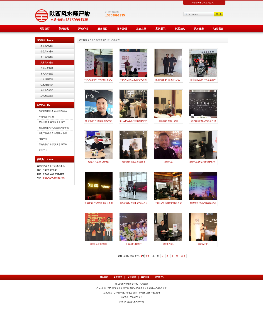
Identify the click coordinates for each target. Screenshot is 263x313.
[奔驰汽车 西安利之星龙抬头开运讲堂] (203, 158)
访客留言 (218, 28)
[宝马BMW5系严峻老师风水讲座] (133, 117)
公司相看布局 (46, 79)
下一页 (175, 256)
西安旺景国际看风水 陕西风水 (53, 111)
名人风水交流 (46, 73)
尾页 (183, 256)
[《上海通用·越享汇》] (133, 241)
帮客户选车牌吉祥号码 (98, 162)
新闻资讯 (64, 28)
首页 (91, 40)
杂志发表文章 (46, 96)
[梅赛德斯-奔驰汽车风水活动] (203, 199)
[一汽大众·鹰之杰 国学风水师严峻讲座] (133, 76)
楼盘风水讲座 (46, 51)
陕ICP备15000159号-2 (132, 297)
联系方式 (180, 28)
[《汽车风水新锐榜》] (98, 241)
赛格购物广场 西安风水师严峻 (53, 144)
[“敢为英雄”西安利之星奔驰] (203, 117)
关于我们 (117, 277)
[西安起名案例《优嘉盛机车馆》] (203, 76)
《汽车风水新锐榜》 (98, 244)
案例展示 (160, 28)
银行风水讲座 (46, 57)
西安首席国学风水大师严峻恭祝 (54, 128)
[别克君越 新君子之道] (168, 117)
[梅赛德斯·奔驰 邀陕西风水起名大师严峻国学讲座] (98, 117)
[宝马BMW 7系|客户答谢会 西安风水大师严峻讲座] (168, 199)
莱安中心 (43, 150)
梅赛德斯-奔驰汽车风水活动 (203, 203)
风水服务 (199, 28)
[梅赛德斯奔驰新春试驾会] (133, 158)
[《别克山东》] (203, 241)
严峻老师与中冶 (46, 116)
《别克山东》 (203, 244)
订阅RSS (159, 277)
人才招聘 (131, 277)
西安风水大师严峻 (120, 288)
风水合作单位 (46, 90)
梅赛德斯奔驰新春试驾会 (133, 162)
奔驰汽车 (168, 162)
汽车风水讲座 (46, 62)
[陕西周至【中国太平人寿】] (168, 76)
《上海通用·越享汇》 (133, 244)
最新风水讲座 (46, 46)
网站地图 (145, 277)
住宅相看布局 (46, 84)
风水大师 (144, 284)
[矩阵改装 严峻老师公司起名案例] (98, 199)
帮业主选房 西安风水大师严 (52, 122)
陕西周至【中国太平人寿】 (168, 79)
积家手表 (43, 139)
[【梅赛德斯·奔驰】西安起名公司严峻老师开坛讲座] (133, 199)
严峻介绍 (83, 28)
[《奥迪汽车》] (168, 241)
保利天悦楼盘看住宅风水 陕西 (53, 133)
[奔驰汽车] (168, 158)
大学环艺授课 (46, 68)
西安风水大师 (121, 284)
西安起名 (133, 284)
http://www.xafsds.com (54, 178)
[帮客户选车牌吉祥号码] (98, 158)
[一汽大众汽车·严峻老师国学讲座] (98, 76)
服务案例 (122, 28)
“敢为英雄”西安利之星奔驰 (203, 121)
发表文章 (141, 28)
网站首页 (45, 28)
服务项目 (103, 28)
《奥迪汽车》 (168, 244)
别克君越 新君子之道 (168, 121)
